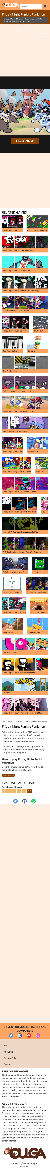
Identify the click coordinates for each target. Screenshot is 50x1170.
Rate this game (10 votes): (12, 787)
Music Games (8, 775)
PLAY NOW (25, 141)
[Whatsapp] (33, 801)
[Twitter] (15, 801)
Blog (6, 1045)
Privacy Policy (11, 1058)
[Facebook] (24, 801)
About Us (8, 1052)
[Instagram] (38, 1035)
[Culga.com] (10, 5)
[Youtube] (29, 1035)
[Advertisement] (25, 50)
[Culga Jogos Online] (25, 1152)
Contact (8, 1064)
